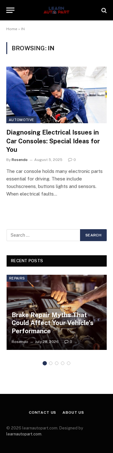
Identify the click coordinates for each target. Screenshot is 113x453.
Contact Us (42, 412)
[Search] (103, 10)
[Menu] (10, 10)
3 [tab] (57, 363)
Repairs (17, 278)
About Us (73, 412)
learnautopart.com (23, 434)
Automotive (21, 120)
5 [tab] (69, 363)
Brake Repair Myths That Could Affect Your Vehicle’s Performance (53, 323)
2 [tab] (51, 363)
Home (11, 29)
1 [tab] (45, 363)
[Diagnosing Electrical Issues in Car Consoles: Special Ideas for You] (56, 95)
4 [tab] (63, 363)
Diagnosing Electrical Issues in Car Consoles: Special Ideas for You (53, 141)
